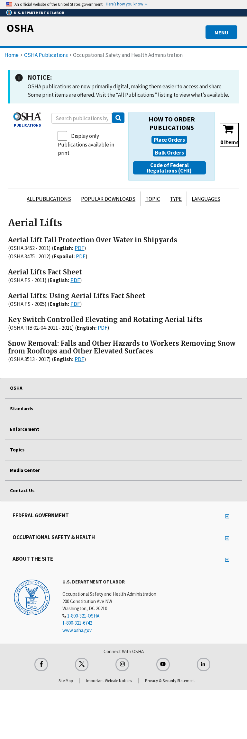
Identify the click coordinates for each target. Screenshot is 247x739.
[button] (169, 140)
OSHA (19, 28)
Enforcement (24, 429)
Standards (21, 408)
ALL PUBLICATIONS (49, 198)
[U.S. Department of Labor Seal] (32, 597)
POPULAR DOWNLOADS (108, 198)
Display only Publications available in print (86, 144)
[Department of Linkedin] (203, 664)
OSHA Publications (46, 54)
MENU (221, 32)
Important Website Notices (109, 680)
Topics (17, 450)
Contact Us (22, 490)
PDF (79, 248)
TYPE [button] (176, 198)
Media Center (25, 470)
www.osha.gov (77, 630)
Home (12, 54)
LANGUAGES (206, 198)
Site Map (66, 680)
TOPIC (152, 198)
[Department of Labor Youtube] (163, 664)
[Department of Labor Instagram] (122, 664)
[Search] (118, 117)
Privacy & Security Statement (170, 680)
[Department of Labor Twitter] (81, 664)
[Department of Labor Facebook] (41, 664)
